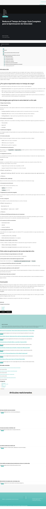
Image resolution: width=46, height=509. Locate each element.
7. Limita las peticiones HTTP (9, 65)
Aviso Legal (10, 505)
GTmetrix (34, 261)
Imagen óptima (18, 149)
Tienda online (4, 385)
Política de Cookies (24, 505)
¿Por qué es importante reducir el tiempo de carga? (11, 52)
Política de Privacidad (16, 505)
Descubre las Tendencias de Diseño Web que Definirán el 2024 (8, 377)
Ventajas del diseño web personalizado (7, 410)
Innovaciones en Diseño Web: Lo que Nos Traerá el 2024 (13, 342)
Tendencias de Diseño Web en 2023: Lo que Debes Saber (7, 374)
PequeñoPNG (11, 149)
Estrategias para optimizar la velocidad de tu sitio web (11, 55)
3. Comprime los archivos (9, 59)
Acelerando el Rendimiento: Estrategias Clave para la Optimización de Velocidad (10, 367)
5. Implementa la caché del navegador (11, 62)
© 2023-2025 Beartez (4, 505)
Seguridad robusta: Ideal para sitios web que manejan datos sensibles (17, 336)
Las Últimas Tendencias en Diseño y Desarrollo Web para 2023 (15, 347)
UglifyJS (3, 187)
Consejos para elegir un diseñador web (7, 427)
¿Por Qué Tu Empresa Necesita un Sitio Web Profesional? (13, 353)
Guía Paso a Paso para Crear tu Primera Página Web (12, 359)
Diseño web (5, 16)
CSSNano (4, 190)
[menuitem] (4, 10)
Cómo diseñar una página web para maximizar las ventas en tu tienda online (15, 463)
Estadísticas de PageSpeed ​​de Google (22, 261)
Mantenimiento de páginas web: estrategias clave (10, 481)
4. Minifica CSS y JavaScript (9, 61)
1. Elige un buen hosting (8, 56)
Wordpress (3, 386)
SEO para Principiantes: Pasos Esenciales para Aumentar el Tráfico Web (17, 330)
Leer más (1, 334)
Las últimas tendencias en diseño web (7, 445)
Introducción (5, 50)
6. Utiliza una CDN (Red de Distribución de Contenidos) (13, 64)
